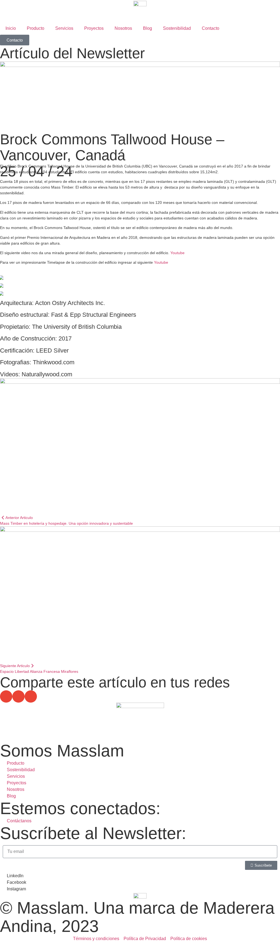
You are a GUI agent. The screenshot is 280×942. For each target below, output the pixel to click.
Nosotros (123, 28)
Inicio (10, 28)
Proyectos (94, 28)
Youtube (177, 253)
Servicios (64, 28)
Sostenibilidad (177, 28)
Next (140, 289)
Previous (140, 281)
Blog (147, 28)
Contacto (210, 28)
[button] (6, 696)
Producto (35, 28)
